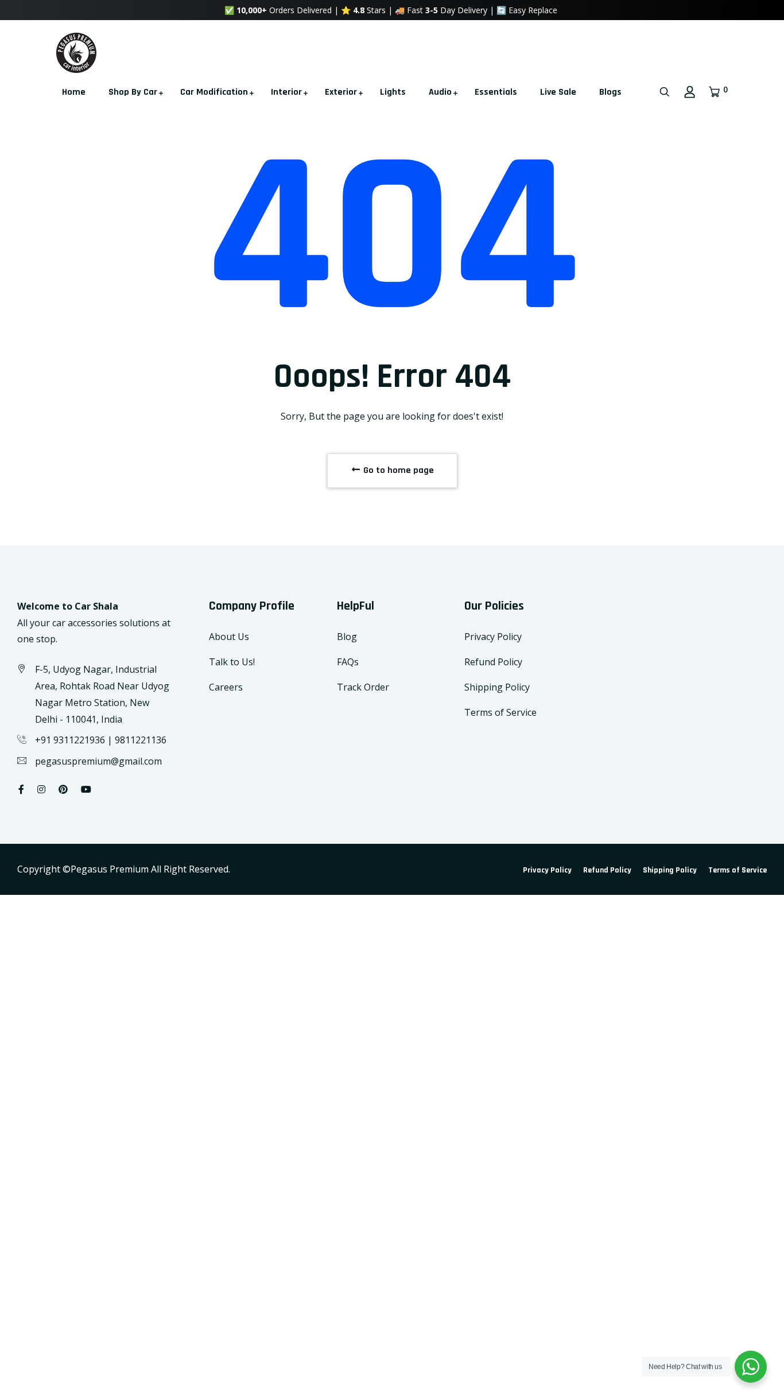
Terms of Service (500, 712)
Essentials (496, 92)
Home (74, 92)
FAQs (348, 662)
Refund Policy (493, 662)
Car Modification (214, 92)
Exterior (341, 92)
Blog (347, 636)
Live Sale (558, 92)
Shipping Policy (497, 687)
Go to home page (397, 470)
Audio (440, 92)
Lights (393, 92)
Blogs (610, 92)
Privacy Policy (493, 636)
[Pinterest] (63, 789)
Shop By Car (132, 92)
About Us (229, 636)
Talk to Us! (232, 662)
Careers (226, 687)
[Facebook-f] (21, 789)
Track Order (363, 687)
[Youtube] (86, 789)
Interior (286, 92)
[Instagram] (41, 789)
